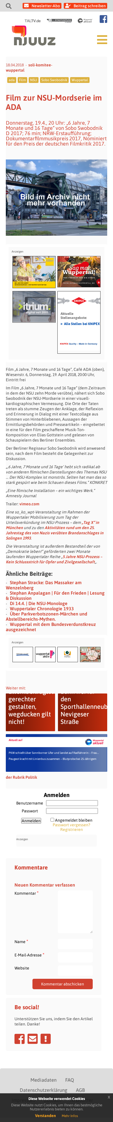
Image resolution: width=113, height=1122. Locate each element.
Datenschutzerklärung (43, 1090)
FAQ (69, 1080)
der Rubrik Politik (21, 777)
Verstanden (45, 1115)
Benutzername (29, 803)
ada (12, 80)
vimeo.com (29, 504)
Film (22, 80)
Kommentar (26, 893)
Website (21, 968)
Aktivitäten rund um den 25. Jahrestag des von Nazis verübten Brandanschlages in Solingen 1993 (54, 532)
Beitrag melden (46, 1038)
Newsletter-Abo (46, 5)
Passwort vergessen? (71, 825)
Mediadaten (43, 1080)
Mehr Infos (70, 1116)
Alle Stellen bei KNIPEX (80, 323)
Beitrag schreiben (90, 5)
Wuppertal (80, 80)
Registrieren (71, 829)
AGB (80, 1090)
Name (21, 941)
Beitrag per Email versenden (33, 1038)
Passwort (30, 811)
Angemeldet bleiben (73, 820)
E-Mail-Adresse (29, 955)
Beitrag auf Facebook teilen (19, 1038)
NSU (33, 80)
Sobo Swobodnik (54, 80)
